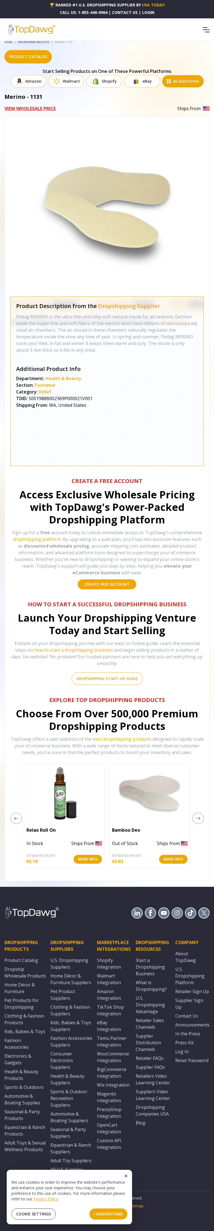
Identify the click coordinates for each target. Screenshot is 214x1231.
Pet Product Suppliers (62, 994)
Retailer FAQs (150, 1058)
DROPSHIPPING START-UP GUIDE (107, 678)
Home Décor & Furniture (19, 988)
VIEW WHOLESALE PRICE (30, 108)
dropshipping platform (37, 539)
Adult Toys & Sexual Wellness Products (25, 1146)
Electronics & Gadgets (17, 1059)
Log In (182, 1051)
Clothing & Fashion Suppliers (70, 1010)
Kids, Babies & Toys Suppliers (70, 1026)
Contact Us (186, 1016)
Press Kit (184, 1043)
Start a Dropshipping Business (150, 967)
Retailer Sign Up (192, 991)
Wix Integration (113, 1085)
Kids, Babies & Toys (24, 1031)
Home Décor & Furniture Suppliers (70, 979)
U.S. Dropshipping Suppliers (69, 963)
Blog (140, 1123)
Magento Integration (109, 1097)
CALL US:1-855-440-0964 (84, 12)
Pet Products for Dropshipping (21, 1003)
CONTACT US (125, 12)
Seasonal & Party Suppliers (68, 1132)
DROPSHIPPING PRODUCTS (33, 42)
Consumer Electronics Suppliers (61, 1060)
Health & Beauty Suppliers (67, 1079)
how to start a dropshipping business (73, 650)
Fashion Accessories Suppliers (71, 1041)
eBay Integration (109, 1026)
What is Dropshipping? (151, 985)
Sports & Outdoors (24, 1087)
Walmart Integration (109, 979)
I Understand (108, 1214)
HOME (8, 42)
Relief (45, 392)
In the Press (187, 1034)
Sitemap (136, 1205)
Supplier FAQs (150, 1067)
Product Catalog (21, 960)
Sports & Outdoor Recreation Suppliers (68, 1098)
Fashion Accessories (16, 1043)
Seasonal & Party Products (22, 1115)
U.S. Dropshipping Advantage (150, 1005)
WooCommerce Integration (113, 1057)
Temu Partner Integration (112, 1041)
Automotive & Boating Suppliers (69, 1117)
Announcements (192, 1025)
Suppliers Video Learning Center (153, 1095)
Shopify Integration (109, 963)
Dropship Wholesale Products (25, 972)
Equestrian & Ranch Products (24, 1130)
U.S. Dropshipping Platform (190, 976)
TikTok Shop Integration (110, 1010)
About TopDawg (185, 957)
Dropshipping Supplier (129, 306)
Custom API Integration (109, 1144)
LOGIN (148, 12)
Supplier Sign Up (189, 1003)
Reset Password (191, 1060)
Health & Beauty (63, 378)
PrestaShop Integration (109, 1112)
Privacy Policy (45, 1199)
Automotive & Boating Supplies (22, 1099)
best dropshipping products (122, 739)
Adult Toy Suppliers (70, 1161)
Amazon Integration (109, 994)
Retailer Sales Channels (150, 1023)
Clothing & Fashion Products (24, 1019)
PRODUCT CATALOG (28, 56)
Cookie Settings (33, 1214)
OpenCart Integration (109, 1128)
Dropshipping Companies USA (152, 1110)
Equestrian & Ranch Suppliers (70, 1148)
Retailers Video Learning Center (153, 1079)
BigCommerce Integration (111, 1072)
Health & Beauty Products (21, 1074)
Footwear (45, 385)
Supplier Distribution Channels (148, 1042)
